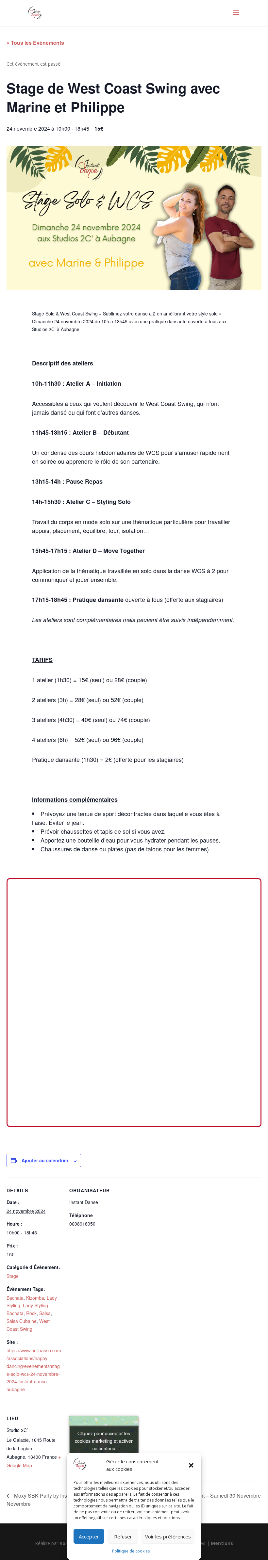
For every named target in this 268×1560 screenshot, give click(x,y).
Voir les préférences (168, 1536)
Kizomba (35, 1298)
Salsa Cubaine (22, 1321)
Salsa (45, 1313)
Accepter (89, 1536)
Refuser (123, 1536)
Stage (13, 1276)
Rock (31, 1313)
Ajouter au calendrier (45, 1160)
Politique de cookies (131, 1551)
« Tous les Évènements (35, 42)
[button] (191, 1465)
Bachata (15, 1298)
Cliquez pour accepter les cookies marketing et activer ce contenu (104, 1440)
